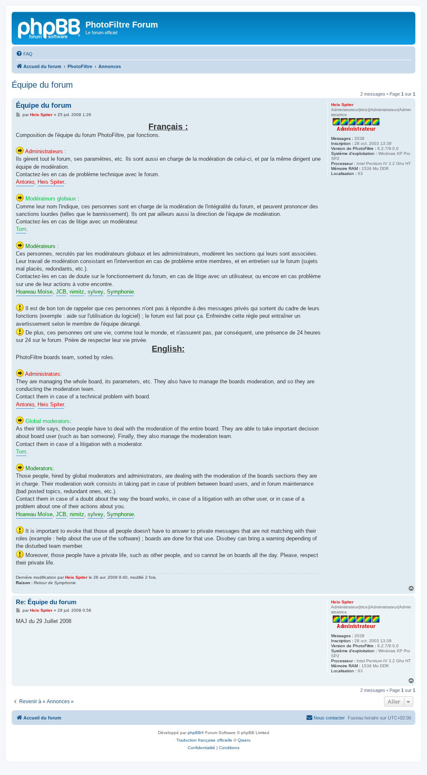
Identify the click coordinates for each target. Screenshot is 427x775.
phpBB (194, 732)
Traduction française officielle (204, 740)
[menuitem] (24, 54)
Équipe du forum (42, 84)
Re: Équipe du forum (46, 601)
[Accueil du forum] (49, 27)
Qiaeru (244, 740)
